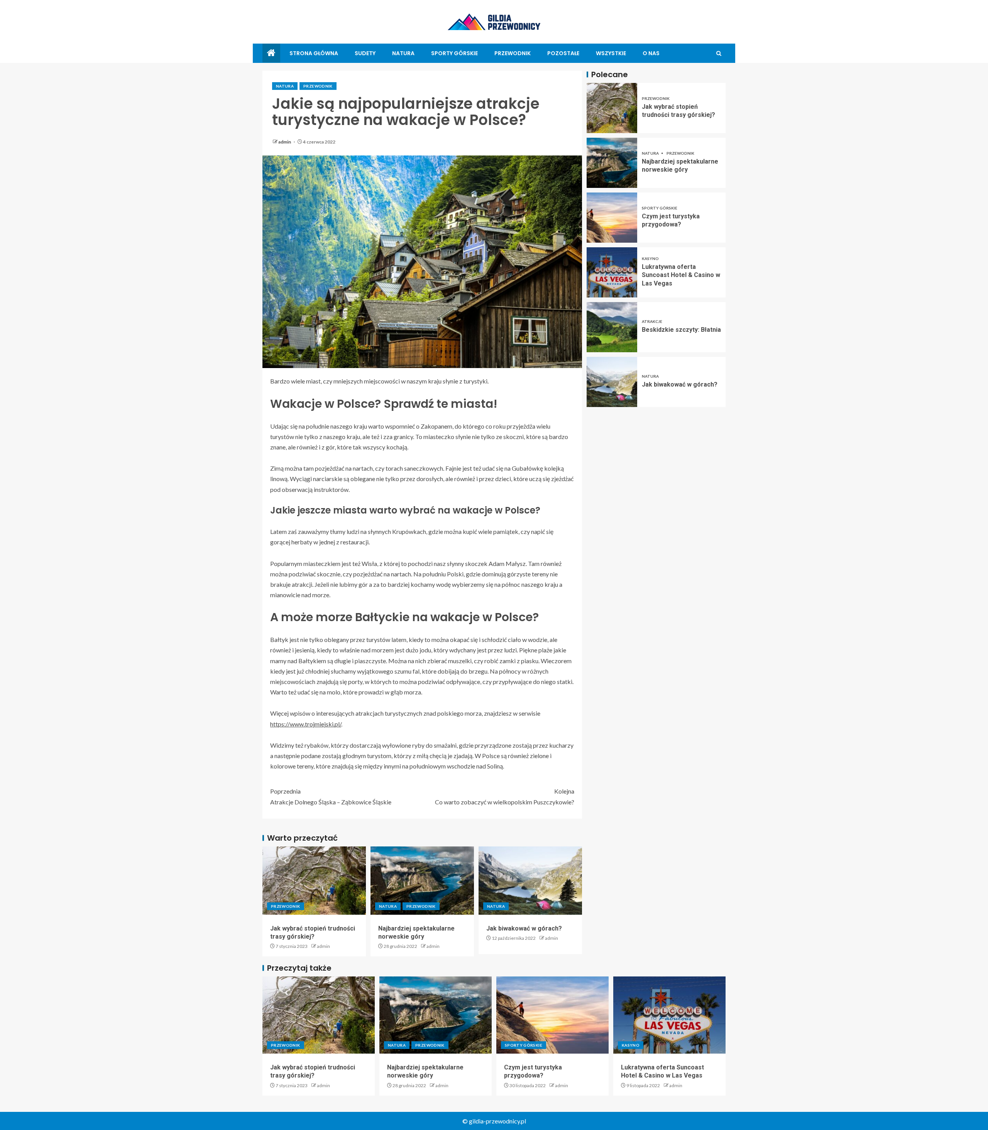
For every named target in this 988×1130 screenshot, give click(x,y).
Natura (403, 53)
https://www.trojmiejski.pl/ (305, 724)
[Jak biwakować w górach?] (530, 880)
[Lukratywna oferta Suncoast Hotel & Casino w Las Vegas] (612, 272)
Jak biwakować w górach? (524, 928)
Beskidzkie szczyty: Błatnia (681, 329)
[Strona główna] (271, 53)
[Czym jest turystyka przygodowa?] (612, 218)
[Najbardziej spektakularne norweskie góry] (422, 880)
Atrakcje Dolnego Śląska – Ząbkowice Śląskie (330, 796)
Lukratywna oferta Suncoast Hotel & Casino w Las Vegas (681, 275)
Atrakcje (652, 321)
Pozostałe (563, 53)
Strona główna (313, 53)
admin (285, 142)
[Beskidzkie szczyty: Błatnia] (612, 327)
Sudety (365, 53)
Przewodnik (512, 53)
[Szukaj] (719, 53)
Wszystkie (611, 53)
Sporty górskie (454, 53)
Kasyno (650, 258)
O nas (651, 53)
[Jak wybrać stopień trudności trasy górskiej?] (314, 880)
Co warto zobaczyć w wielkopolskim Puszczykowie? (504, 796)
